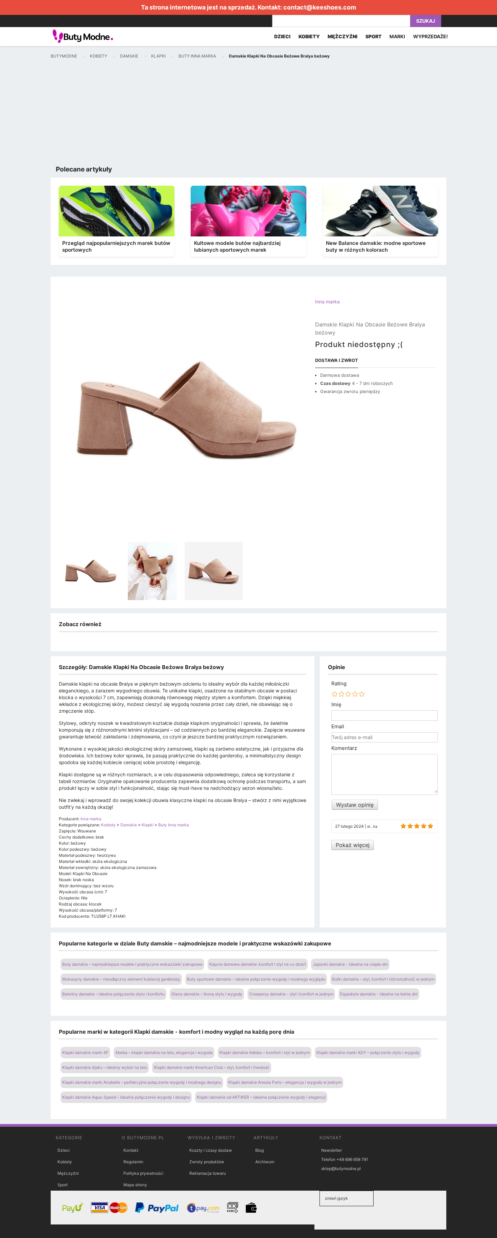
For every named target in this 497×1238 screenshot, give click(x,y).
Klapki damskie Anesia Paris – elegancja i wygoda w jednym (284, 1082)
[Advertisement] (248, 113)
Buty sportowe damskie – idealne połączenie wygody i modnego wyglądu (256, 979)
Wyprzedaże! (430, 36)
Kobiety (64, 1161)
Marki (397, 36)
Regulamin (133, 1161)
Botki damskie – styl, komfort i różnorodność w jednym (383, 979)
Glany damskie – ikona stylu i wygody (206, 993)
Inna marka (327, 301)
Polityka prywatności (143, 1173)
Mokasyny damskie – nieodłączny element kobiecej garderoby (121, 979)
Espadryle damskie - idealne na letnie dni (379, 993)
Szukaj (425, 21)
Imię (336, 705)
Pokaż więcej (353, 845)
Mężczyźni (68, 1173)
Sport (62, 1184)
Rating (339, 684)
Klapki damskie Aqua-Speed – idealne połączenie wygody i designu (126, 1097)
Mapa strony (135, 1184)
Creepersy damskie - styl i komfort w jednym (291, 993)
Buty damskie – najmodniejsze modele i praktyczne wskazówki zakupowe (132, 964)
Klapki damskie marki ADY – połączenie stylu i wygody (368, 1052)
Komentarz (344, 748)
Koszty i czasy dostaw (210, 1150)
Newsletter (331, 1150)
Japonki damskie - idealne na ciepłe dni (350, 964)
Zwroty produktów (206, 1161)
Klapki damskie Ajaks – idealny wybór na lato (104, 1067)
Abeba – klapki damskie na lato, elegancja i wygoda (164, 1052)
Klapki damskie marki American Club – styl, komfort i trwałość (211, 1067)
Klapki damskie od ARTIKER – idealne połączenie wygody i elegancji (261, 1097)
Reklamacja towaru (207, 1173)
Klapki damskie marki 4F (85, 1052)
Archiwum (264, 1161)
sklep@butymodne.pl (341, 1168)
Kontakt (130, 1150)
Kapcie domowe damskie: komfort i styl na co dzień (257, 964)
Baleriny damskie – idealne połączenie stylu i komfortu (113, 993)
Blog (259, 1150)
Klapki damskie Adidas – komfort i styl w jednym (264, 1052)
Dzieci (63, 1150)
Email (337, 727)
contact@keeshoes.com (319, 7)
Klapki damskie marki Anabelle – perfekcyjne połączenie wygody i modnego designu (141, 1082)
